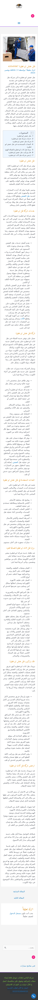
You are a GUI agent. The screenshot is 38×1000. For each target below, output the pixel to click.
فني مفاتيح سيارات (27, 966)
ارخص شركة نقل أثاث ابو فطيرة (20, 155)
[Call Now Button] (33, 996)
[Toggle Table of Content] (31, 132)
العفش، (15, 462)
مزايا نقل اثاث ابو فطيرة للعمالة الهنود (18, 150)
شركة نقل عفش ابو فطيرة (22, 141)
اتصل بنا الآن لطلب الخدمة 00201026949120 (17, 989)
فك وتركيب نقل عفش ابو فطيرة (20, 152)
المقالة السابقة (19, 891)
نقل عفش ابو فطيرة (24, 136)
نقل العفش (25, 196)
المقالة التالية (19, 898)
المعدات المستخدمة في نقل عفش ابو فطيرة (18, 145)
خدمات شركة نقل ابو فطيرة (21, 139)
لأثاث (22, 319)
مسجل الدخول (15, 913)
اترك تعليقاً (31, 70)
